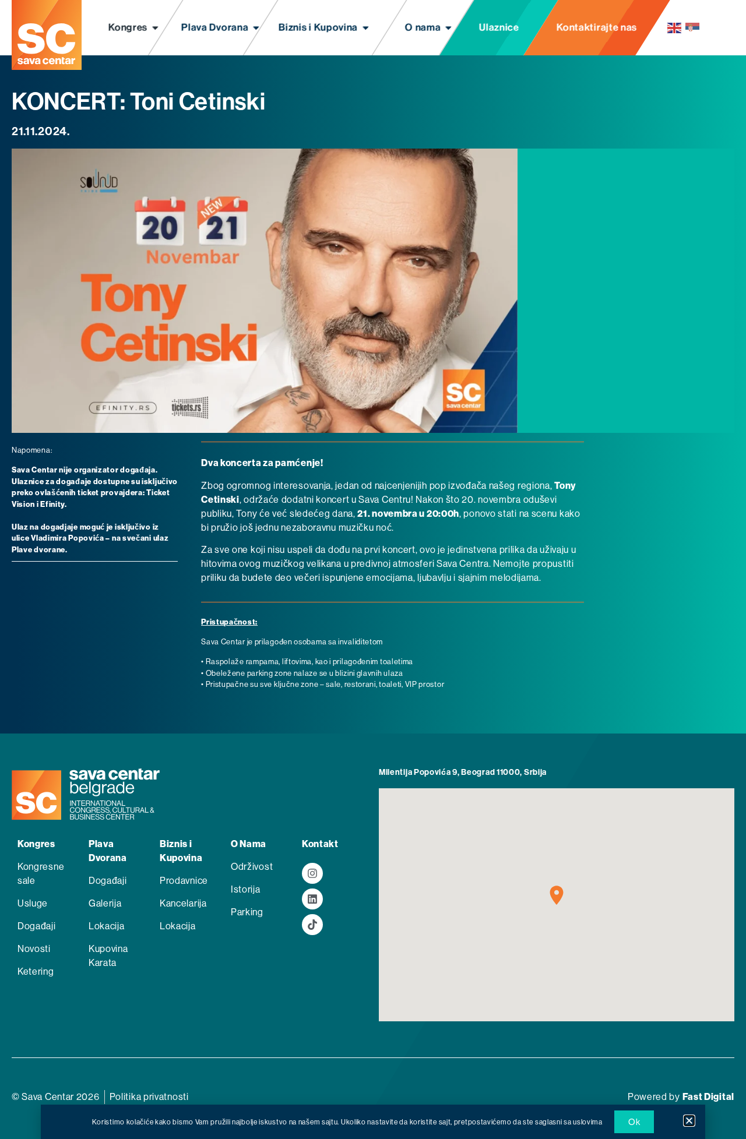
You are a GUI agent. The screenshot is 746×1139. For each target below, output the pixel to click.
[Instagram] (312, 873)
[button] (689, 1120)
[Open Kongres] (155, 28)
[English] (674, 27)
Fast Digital (708, 1096)
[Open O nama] (448, 28)
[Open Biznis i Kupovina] (366, 28)
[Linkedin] (312, 898)
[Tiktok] (312, 924)
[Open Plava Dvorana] (256, 28)
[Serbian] (693, 27)
